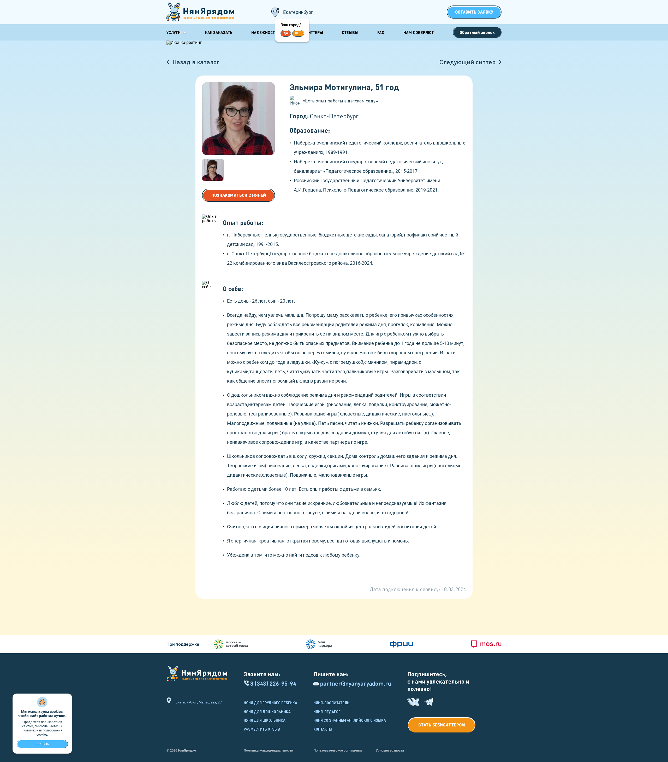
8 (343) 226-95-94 (273, 683)
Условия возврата (390, 750)
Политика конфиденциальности (268, 750)
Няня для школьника (264, 720)
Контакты (322, 729)
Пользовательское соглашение (337, 750)
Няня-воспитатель (331, 702)
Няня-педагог (327, 711)
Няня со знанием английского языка (349, 720)
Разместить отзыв (262, 729)
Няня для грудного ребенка (270, 702)
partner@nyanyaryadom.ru (355, 683)
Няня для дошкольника (267, 711)
